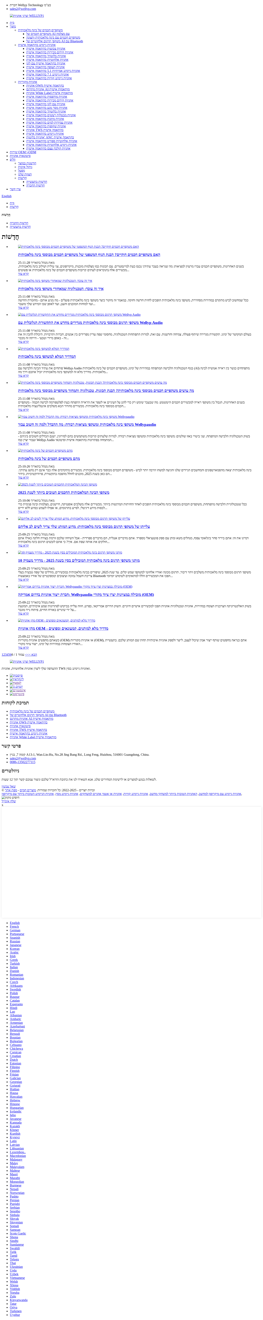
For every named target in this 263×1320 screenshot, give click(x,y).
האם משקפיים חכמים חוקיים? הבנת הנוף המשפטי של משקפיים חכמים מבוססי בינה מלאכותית (89, 254)
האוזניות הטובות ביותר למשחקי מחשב (173, 794)
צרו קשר (15, 189)
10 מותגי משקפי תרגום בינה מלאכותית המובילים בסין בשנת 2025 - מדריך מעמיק (79, 560)
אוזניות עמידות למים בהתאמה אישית (49, 122)
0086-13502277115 (22, 762)
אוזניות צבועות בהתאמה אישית (45, 48)
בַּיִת (12, 22)
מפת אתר (11, 790)
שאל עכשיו (9, 786)
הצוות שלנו (25, 174)
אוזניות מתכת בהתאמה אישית (45, 119)
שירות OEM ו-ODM (23, 152)
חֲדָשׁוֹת (22, 178)
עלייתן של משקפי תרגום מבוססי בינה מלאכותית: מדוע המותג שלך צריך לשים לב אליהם (84, 526)
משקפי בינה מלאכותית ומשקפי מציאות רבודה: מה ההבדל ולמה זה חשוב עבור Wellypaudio (87, 424)
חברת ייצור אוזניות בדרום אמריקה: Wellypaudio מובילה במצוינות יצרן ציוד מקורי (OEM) (86, 594)
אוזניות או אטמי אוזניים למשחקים (101, 794)
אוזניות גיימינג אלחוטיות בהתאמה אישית (51, 144)
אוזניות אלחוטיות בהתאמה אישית (47, 59)
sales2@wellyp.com (23, 8)
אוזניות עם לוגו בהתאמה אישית (45, 104)
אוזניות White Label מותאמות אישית (49, 93)
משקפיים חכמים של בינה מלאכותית (40, 30)
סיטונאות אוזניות (20, 156)
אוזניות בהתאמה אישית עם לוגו (45, 63)
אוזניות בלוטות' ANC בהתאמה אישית (50, 137)
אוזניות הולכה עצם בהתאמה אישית (48, 148)
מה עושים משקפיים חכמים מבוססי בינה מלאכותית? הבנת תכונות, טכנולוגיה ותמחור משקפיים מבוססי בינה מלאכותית (106, 390)
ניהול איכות (25, 167)
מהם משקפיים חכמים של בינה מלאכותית (49, 458)
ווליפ (12, 159)
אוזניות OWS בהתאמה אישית (45, 85)
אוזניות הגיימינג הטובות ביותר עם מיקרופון (28, 794)
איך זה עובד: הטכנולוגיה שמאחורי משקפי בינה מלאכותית (61, 289)
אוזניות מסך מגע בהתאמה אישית (46, 107)
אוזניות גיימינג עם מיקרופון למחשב (220, 794)
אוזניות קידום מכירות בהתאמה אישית (49, 52)
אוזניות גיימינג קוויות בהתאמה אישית (49, 78)
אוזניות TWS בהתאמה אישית (44, 130)
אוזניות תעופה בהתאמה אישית (45, 67)
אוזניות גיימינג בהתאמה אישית (37, 45)
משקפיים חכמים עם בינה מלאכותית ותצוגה (53, 37)
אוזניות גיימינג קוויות (135, 794)
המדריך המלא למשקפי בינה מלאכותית (47, 356)
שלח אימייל (9, 801)
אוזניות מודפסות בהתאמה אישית (46, 96)
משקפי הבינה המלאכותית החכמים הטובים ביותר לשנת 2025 (63, 492)
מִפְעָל (21, 170)
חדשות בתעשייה (36, 181)
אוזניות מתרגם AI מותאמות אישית (48, 89)
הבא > (33, 654)
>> (27, 654)
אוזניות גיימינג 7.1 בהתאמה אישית (47, 74)
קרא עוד (23, 273)
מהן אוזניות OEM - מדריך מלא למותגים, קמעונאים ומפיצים (63, 628)
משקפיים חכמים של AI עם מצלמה (48, 34)
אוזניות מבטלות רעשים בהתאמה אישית (51, 115)
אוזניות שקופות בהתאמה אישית (46, 126)
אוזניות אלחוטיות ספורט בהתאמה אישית (51, 141)
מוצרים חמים (28, 790)
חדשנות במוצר (27, 163)
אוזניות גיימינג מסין (66, 794)
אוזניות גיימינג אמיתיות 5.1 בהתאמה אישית (53, 71)
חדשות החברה (35, 185)
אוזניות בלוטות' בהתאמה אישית (46, 56)
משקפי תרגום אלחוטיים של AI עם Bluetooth (54, 41)
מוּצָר (13, 26)
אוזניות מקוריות (27, 82)
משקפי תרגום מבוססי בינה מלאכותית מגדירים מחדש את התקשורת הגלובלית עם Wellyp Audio (90, 322)
